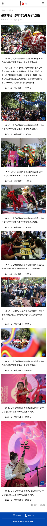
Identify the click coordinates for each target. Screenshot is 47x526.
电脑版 (18, 515)
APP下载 (31, 515)
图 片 (11, 10)
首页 (3, 10)
